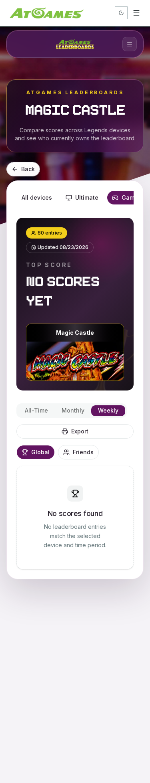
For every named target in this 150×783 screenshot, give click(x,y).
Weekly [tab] (108, 410)
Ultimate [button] (86, 197)
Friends (83, 452)
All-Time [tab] (36, 410)
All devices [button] (37, 197)
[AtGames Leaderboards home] (75, 44)
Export (79, 431)
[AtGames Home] (47, 12)
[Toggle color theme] (121, 12)
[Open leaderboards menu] (129, 44)
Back (28, 169)
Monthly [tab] (73, 410)
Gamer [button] (131, 197)
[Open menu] (136, 13)
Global (40, 452)
